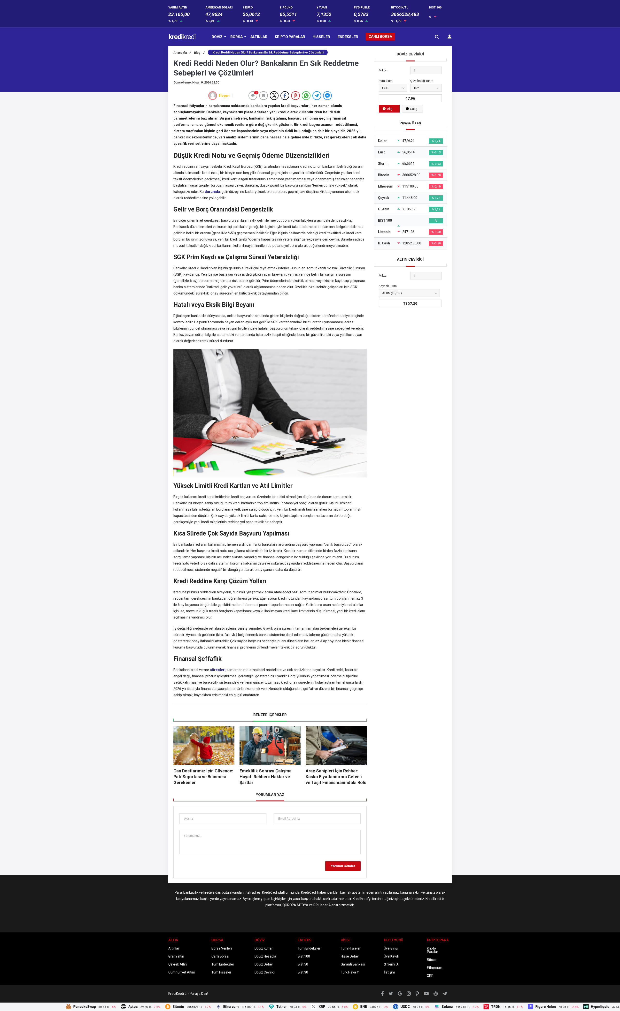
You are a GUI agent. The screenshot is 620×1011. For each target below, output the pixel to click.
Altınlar (173, 948)
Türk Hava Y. (350, 972)
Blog (199, 52)
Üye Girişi (391, 948)
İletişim (389, 972)
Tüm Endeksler (222, 964)
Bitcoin (432, 959)
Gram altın (176, 956)
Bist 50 (303, 964)
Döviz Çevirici (265, 972)
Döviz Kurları (264, 948)
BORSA (236, 37)
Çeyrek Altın (177, 964)
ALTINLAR (258, 37)
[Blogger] (212, 95)
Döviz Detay (264, 964)
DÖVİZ (217, 37)
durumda (212, 191)
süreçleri (217, 670)
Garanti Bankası (353, 964)
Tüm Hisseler (221, 972)
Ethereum (434, 967)
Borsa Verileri (221, 948)
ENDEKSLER (348, 37)
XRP (430, 975)
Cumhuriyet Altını (181, 972)
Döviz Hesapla (265, 956)
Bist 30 (303, 972)
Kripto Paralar (432, 950)
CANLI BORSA (380, 36)
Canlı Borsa (220, 956)
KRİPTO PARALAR (290, 37)
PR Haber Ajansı (325, 905)
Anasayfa (182, 52)
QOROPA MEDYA (295, 905)
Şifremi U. (391, 964)
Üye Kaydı (391, 956)
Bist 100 (304, 956)
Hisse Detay (350, 956)
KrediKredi (270, 892)
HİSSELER (321, 37)
